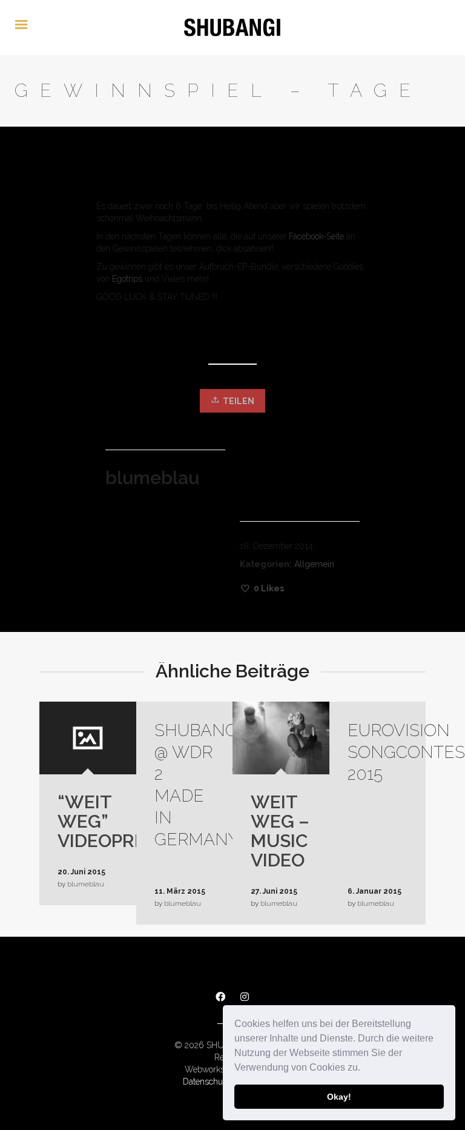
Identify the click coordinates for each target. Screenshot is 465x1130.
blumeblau (85, 884)
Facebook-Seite (316, 236)
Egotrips (127, 279)
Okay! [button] (339, 1097)
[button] (364, 1069)
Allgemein (314, 564)
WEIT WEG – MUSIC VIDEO (280, 831)
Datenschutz (206, 1081)
